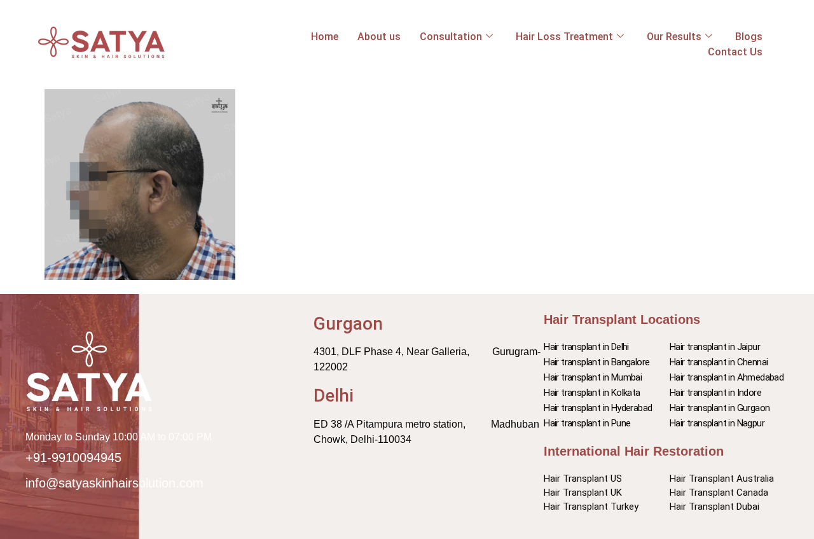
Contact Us (735, 52)
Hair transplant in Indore (715, 392)
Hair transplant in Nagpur (717, 423)
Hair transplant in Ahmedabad (726, 377)
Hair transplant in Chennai (719, 362)
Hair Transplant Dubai (714, 506)
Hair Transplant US (583, 478)
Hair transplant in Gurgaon (719, 408)
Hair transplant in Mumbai (593, 377)
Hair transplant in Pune (587, 423)
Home (324, 37)
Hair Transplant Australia (722, 478)
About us (379, 37)
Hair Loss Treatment (564, 37)
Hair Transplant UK (583, 492)
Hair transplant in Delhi (586, 347)
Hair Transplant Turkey (591, 506)
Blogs (748, 37)
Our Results (674, 37)
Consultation (451, 37)
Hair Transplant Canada (719, 492)
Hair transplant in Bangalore (596, 362)
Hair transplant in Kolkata (592, 392)
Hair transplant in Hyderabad (598, 408)
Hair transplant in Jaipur (715, 347)
